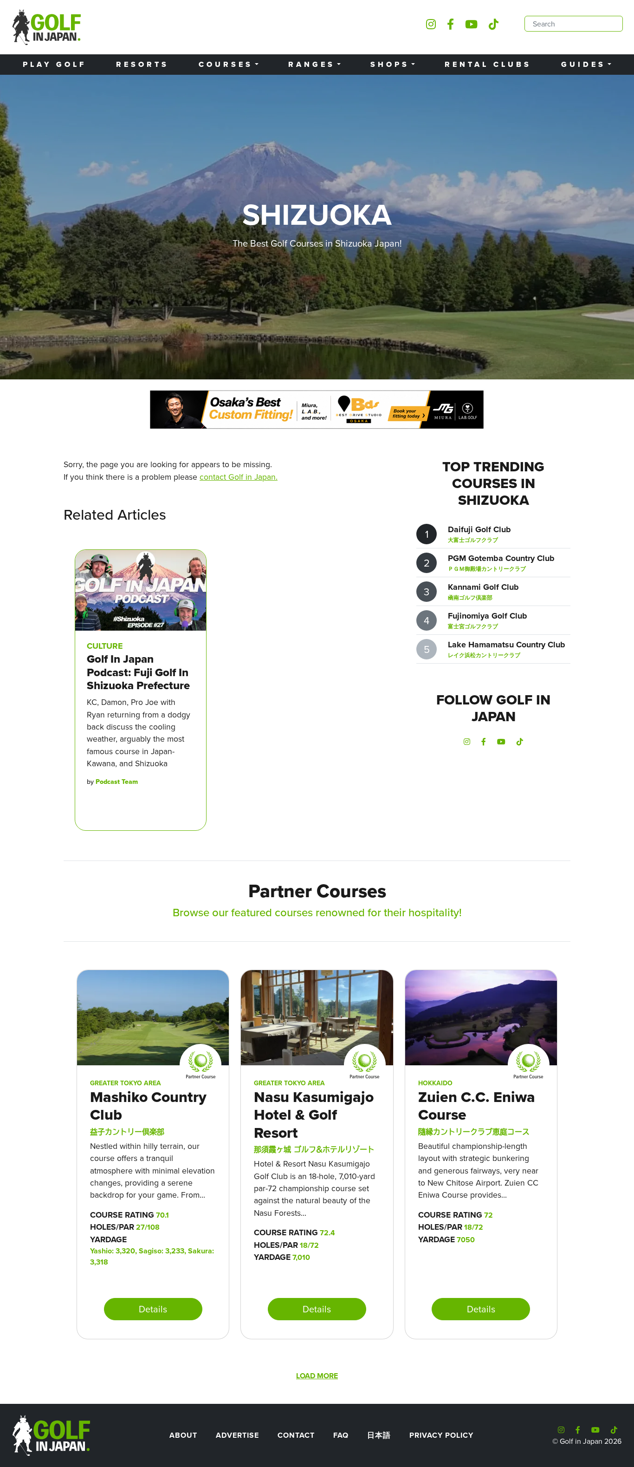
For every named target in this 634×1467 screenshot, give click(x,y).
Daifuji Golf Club (479, 529)
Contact (296, 1435)
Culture (105, 646)
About (183, 1435)
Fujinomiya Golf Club (487, 616)
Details (153, 1309)
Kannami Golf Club (483, 587)
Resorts (142, 64)
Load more (317, 1375)
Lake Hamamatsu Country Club (506, 645)
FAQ (341, 1435)
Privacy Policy (441, 1435)
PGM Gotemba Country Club (501, 558)
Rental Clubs (488, 64)
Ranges (311, 64)
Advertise (237, 1435)
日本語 (379, 1435)
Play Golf (54, 64)
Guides (583, 64)
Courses (226, 64)
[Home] (50, 1434)
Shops (389, 64)
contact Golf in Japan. (239, 476)
